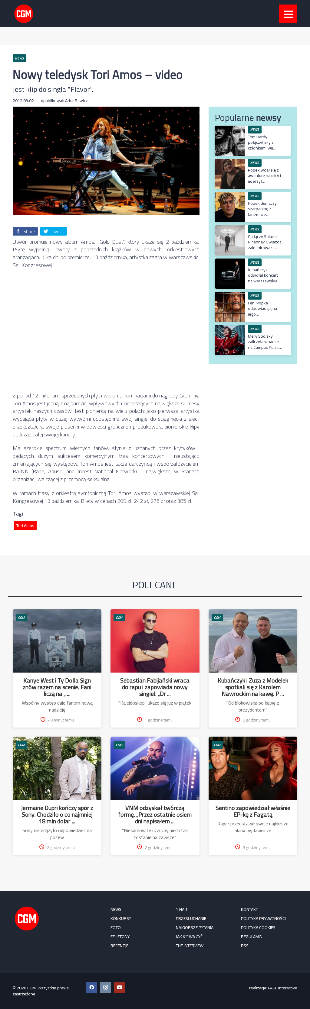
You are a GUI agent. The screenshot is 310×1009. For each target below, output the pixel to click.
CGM (21, 617)
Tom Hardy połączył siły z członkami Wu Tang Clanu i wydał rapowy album (265, 148)
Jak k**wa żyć (189, 936)
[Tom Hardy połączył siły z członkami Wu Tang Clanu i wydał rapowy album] (230, 128)
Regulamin (251, 936)
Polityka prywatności (263, 918)
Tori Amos (25, 525)
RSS (245, 946)
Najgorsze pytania (194, 927)
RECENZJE (119, 946)
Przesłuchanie (191, 918)
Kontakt (249, 909)
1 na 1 (182, 909)
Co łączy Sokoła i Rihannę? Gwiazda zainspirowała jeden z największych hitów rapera (265, 250)
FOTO (115, 927)
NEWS (115, 909)
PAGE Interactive (282, 988)
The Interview (189, 946)
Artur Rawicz (76, 100)
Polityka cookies (258, 927)
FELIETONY (120, 936)
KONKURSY (120, 918)
